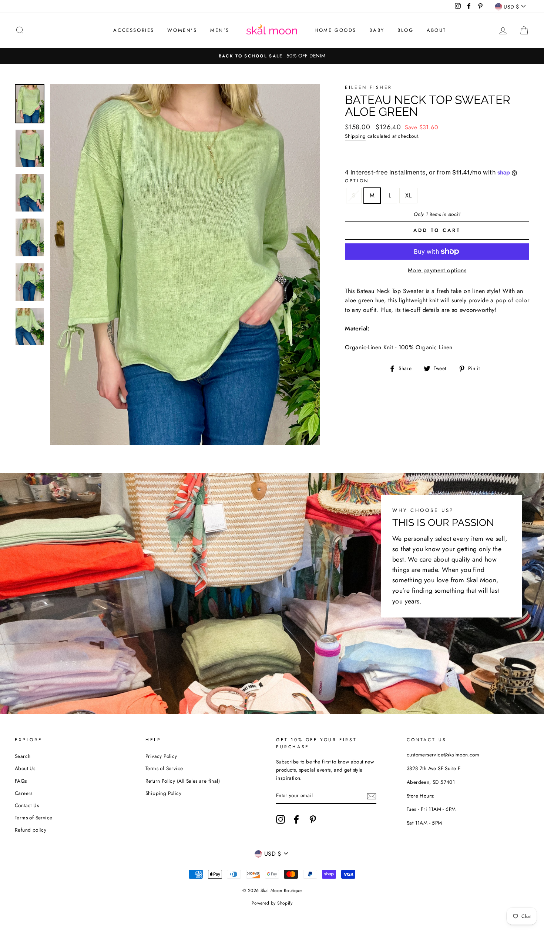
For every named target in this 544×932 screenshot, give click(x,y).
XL (408, 195)
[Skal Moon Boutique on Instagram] (280, 819)
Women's (182, 30)
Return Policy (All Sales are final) (182, 781)
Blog (405, 30)
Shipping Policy (163, 793)
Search (22, 756)
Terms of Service (33, 817)
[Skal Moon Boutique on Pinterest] (312, 819)
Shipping (355, 136)
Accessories (133, 30)
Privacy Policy (161, 756)
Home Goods (335, 30)
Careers (24, 793)
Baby (376, 30)
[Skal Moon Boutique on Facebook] (296, 819)
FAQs (21, 781)
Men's (219, 30)
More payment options (437, 270)
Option (357, 180)
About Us (25, 768)
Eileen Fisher (368, 87)
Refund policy (30, 829)
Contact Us (27, 805)
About (436, 30)
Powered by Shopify (272, 903)
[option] (272, 56)
